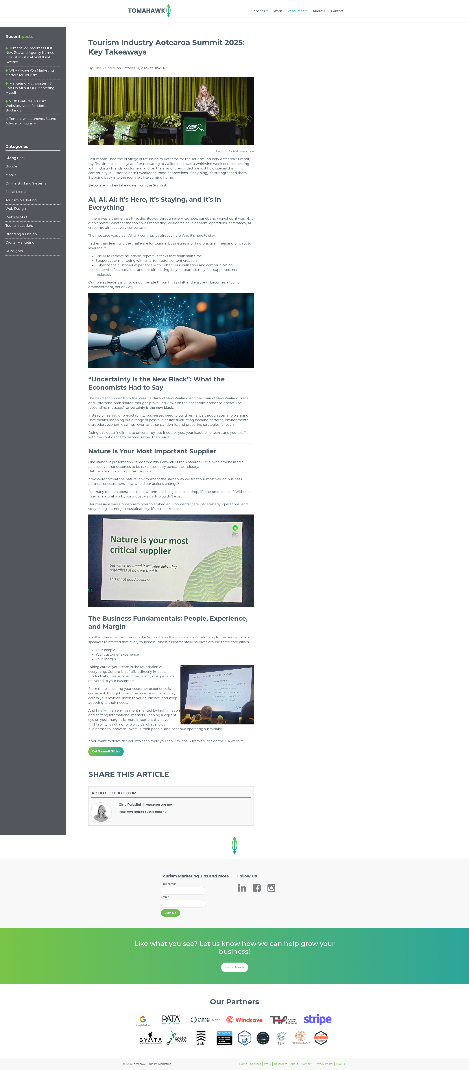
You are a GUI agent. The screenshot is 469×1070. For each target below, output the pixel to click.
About (318, 11)
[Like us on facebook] (259, 887)
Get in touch (234, 967)
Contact (337, 11)
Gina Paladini (105, 68)
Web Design (15, 209)
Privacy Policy (324, 1064)
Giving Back (15, 158)
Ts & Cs (340, 1064)
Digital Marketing (19, 243)
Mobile (11, 175)
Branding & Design (21, 234)
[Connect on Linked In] (244, 887)
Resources (295, 11)
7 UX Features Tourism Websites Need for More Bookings (26, 105)
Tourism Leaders (19, 226)
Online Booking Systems (25, 183)
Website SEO (16, 217)
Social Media (15, 192)
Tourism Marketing (21, 200)
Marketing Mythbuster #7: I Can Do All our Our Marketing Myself (29, 88)
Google (11, 166)
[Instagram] (273, 887)
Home (243, 1064)
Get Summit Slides (106, 751)
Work (277, 11)
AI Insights (14, 251)
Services (258, 11)
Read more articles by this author (141, 811)
